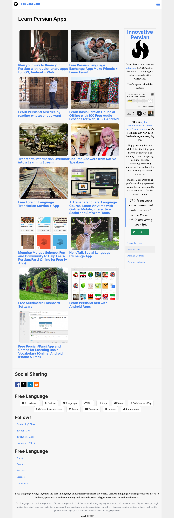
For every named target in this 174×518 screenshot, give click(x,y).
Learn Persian (134, 243)
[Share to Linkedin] (30, 384)
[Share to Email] (36, 384)
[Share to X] (23, 384)
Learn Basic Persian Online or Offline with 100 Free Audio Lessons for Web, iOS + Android (94, 115)
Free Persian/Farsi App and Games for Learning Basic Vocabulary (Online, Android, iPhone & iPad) (41, 351)
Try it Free (141, 232)
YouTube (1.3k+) (25, 436)
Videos (112, 409)
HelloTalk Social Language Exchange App (90, 254)
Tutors (74, 409)
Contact (21, 464)
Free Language (30, 3)
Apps (104, 403)
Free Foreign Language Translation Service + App (38, 204)
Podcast (51, 403)
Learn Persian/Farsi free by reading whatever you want (39, 113)
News (120, 403)
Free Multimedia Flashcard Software (39, 304)
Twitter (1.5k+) (24, 430)
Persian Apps (134, 249)
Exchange (93, 409)
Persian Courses (135, 255)
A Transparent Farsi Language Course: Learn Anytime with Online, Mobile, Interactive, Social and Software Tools (93, 207)
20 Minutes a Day (141, 403)
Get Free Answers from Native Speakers (92, 160)
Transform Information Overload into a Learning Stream (43, 160)
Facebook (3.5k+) (26, 424)
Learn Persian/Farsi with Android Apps (88, 304)
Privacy (21, 470)
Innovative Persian (140, 34)
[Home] (17, 4)
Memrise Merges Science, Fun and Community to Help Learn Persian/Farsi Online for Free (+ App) (42, 258)
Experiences (31, 403)
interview (131, 68)
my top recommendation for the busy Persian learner (139, 125)
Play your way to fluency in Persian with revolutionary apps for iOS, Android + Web (43, 68)
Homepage (22, 483)
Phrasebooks (132, 409)
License (21, 476)
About (20, 458)
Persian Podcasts (136, 262)
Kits (89, 403)
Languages (71, 403)
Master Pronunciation (50, 409)
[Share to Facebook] (17, 384)
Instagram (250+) (26, 443)
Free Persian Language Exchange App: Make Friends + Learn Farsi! (93, 68)
